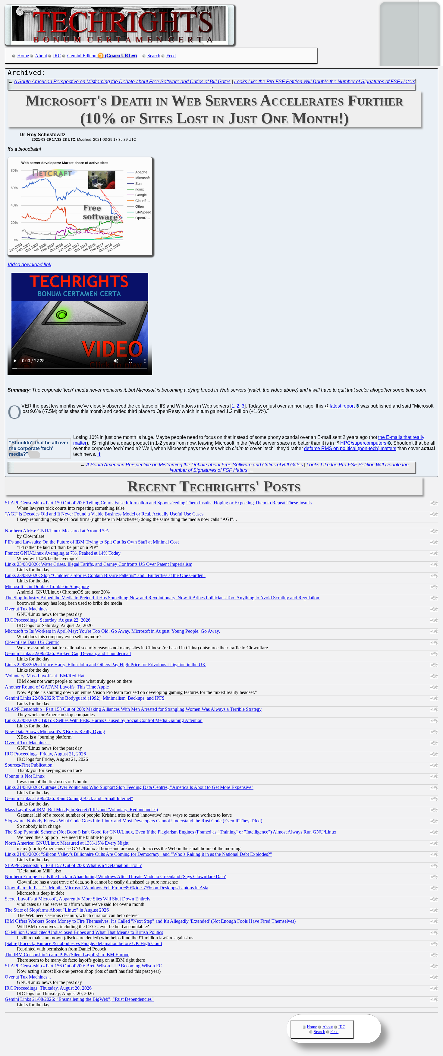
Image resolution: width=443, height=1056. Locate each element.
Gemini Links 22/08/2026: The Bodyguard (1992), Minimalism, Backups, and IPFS (85, 698)
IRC (57, 55)
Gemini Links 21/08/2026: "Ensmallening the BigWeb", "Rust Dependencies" (79, 999)
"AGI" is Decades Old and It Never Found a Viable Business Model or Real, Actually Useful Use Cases (104, 513)
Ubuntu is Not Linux (25, 776)
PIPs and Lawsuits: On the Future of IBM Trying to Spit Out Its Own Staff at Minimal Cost (92, 541)
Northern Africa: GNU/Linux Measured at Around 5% (56, 530)
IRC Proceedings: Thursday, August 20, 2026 (48, 988)
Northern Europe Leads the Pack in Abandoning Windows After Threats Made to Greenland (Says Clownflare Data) (115, 876)
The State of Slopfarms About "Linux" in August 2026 (57, 910)
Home (23, 55)
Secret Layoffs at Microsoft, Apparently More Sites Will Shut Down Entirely (77, 898)
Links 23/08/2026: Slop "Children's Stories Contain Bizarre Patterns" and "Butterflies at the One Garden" (105, 575)
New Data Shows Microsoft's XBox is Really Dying (55, 731)
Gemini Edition (81, 55)
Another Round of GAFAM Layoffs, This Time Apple (57, 686)
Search (153, 55)
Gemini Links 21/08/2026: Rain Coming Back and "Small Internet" (69, 798)
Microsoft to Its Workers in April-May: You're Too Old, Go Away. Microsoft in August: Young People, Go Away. (112, 631)
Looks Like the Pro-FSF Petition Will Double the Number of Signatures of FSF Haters (324, 81)
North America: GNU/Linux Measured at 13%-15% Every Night (66, 843)
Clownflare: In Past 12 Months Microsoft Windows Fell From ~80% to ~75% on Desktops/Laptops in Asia (106, 887)
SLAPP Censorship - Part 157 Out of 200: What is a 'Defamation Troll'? (73, 865)
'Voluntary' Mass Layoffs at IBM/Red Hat (44, 675)
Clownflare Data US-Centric (32, 642)
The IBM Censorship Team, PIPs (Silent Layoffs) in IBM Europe (67, 954)
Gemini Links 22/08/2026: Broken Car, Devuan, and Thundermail (68, 653)
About (41, 55)
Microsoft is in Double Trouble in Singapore (47, 586)
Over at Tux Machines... (28, 608)
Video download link (29, 264)
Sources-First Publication (28, 765)
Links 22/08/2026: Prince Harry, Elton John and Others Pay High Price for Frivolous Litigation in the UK (105, 664)
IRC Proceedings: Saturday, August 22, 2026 (47, 620)
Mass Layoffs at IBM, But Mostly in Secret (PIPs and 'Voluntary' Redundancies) (81, 809)
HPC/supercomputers (363, 443)
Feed (171, 55)
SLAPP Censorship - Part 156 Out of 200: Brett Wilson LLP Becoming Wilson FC (83, 965)
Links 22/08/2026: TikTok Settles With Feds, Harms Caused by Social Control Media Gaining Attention (104, 720)
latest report (342, 405)
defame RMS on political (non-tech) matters (350, 448)
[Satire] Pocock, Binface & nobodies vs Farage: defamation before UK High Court (83, 943)
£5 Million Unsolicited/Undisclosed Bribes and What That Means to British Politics (84, 932)
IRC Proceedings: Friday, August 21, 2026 (45, 753)
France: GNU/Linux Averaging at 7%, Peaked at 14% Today (63, 553)
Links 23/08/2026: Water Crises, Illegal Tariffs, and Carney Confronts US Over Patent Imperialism (98, 564)
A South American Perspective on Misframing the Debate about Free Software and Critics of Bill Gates (122, 81)
